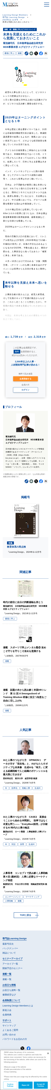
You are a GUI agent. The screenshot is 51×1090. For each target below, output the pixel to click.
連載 (20, 53)
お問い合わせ (9, 1034)
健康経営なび (9, 994)
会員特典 (6, 1014)
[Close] (48, 1053)
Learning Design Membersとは (17, 1005)
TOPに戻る (25, 915)
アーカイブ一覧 (10, 964)
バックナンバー (10, 948)
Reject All (25, 1085)
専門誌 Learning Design (13, 17)
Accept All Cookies (41, 1085)
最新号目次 (8, 944)
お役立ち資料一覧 (11, 990)
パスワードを (14, 1039)
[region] (25, 1070)
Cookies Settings (10, 1085)
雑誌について (9, 953)
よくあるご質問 (10, 1030)
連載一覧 (6, 979)
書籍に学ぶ (9, 53)
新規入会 (6, 1010)
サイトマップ (9, 1025)
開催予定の (12, 968)
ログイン (25, 390)
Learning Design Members (15, 15)
